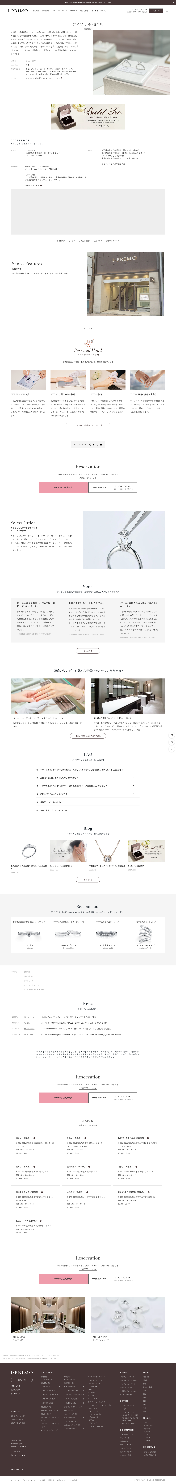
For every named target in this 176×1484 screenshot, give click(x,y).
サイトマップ (15, 1480)
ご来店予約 (22, 1380)
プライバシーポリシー (29, 1480)
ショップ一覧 (35, 1355)
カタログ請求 (73, 1480)
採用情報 (51, 1480)
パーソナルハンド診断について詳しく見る (88, 425)
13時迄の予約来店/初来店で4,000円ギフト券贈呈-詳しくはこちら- (88, 2)
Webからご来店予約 (63, 487)
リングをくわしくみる (30, 916)
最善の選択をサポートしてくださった (88, 603)
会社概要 (42, 1480)
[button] (84, 329)
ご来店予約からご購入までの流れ (88, 736)
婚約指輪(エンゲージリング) (41, 47)
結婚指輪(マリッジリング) (66, 47)
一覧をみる (29, 923)
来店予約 (156, 11)
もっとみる (88, 651)
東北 (43, 1355)
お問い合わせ (61, 1480)
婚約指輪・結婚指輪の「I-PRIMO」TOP (15, 1355)
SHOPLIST (16, 1470)
